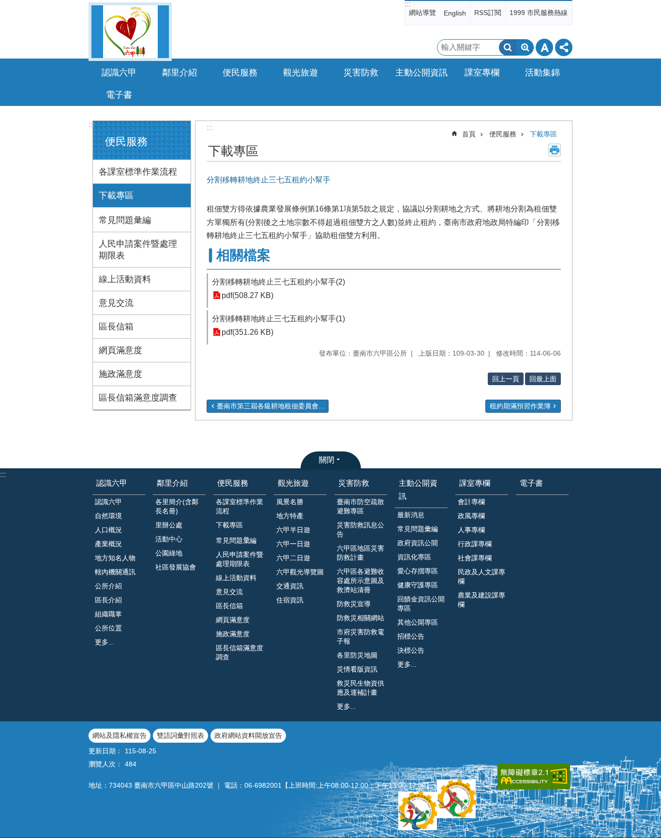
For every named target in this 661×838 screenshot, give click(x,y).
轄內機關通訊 (115, 572)
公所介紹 (108, 586)
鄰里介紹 (172, 483)
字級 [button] (544, 47)
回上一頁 (505, 379)
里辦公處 (168, 525)
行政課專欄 (475, 544)
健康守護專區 (417, 585)
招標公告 (410, 636)
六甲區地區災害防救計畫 (360, 552)
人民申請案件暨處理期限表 (138, 249)
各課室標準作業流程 (138, 172)
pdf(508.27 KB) (247, 295)
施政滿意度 (120, 374)
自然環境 (108, 516)
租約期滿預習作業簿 (520, 406)
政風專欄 (471, 516)
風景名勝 (289, 502)
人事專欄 (471, 530)
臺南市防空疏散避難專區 (360, 506)
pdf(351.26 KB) (247, 332)
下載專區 (116, 195)
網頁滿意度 (120, 350)
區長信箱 (116, 326)
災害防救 (353, 483)
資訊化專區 (414, 557)
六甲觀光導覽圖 (300, 572)
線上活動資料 (125, 279)
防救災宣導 (354, 604)
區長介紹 (108, 600)
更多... (104, 642)
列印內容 (554, 150)
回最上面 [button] (542, 379)
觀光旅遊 (293, 483)
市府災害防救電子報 (360, 636)
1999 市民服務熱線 (539, 12)
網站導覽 (422, 12)
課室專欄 (474, 483)
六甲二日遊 (293, 558)
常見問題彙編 (417, 529)
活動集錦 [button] (542, 72)
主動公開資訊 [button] (421, 72)
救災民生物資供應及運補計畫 (360, 687)
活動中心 (168, 539)
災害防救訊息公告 (360, 529)
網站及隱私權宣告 (119, 735)
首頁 (469, 134)
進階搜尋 (525, 47)
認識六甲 (111, 483)
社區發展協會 (175, 567)
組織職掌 (108, 614)
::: (407, 4)
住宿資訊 (289, 600)
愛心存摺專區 (417, 571)
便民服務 (502, 134)
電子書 (119, 95)
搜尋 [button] (507, 47)
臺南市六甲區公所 (130, 31)
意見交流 (116, 303)
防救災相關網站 (360, 618)
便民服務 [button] (240, 72)
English (455, 13)
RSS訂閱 (487, 12)
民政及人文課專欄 (481, 576)
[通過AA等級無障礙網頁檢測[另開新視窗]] (533, 776)
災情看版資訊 (357, 669)
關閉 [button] (326, 460)
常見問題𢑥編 (125, 220)
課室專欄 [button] (482, 72)
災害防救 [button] (361, 72)
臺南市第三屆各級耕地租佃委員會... (270, 406)
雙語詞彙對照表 (180, 735)
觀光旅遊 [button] (300, 72)
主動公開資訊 (418, 489)
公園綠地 (168, 553)
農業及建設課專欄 (481, 599)
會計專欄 (471, 502)
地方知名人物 (115, 558)
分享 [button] (563, 47)
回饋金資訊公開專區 (421, 603)
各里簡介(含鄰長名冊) (176, 506)
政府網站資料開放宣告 (248, 735)
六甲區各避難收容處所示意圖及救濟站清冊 (360, 581)
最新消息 (410, 515)
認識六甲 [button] (119, 72)
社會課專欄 (475, 558)
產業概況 (108, 544)
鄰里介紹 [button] (179, 72)
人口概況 (108, 530)
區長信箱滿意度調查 (138, 398)
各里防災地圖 (357, 655)
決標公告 (410, 650)
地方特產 (289, 516)
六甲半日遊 (293, 530)
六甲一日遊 (293, 544)
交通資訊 (289, 586)
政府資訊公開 (417, 543)
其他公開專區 (417, 622)
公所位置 (108, 628)
